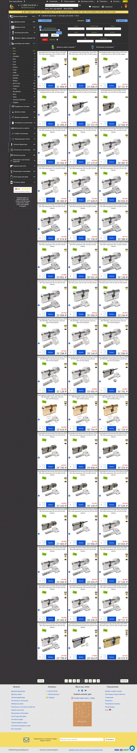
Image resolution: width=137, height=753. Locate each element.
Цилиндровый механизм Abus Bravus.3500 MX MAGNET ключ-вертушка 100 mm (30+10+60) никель (52, 320)
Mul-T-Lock (16, 83)
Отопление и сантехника (22, 150)
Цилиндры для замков (22, 43)
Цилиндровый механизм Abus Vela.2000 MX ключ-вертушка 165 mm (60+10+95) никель (52, 54)
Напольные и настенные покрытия (21, 160)
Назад (40, 681)
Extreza (15, 67)
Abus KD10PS (68, 8)
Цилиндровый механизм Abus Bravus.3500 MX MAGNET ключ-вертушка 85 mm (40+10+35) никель (82, 358)
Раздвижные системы (22, 106)
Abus (14, 51)
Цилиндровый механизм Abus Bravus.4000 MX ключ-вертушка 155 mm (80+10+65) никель (82, 473)
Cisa (14, 62)
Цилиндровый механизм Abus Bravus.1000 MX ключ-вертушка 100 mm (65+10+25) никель (52, 130)
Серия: (76, 32)
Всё (14, 48)
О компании (109, 697)
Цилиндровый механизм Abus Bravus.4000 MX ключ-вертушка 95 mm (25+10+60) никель (52, 511)
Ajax (14, 53)
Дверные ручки (20, 22)
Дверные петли (20, 27)
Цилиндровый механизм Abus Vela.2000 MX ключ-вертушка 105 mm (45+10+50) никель (113, 511)
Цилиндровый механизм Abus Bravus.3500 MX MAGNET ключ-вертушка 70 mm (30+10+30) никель (52, 358)
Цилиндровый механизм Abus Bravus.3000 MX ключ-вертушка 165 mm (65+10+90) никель (113, 244)
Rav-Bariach (17, 91)
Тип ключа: (103, 38)
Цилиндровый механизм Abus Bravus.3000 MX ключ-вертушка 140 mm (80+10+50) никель (113, 206)
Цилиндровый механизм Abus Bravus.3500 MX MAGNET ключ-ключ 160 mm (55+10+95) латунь (113, 396)
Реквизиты (108, 700)
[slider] (40, 30)
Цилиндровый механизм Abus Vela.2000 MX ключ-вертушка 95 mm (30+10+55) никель (52, 625)
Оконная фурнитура (20, 144)
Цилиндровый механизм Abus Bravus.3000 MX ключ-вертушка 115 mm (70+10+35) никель (113, 168)
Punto (15, 89)
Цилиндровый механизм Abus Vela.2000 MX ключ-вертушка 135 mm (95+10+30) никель (113, 587)
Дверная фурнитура (20, 16)
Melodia (15, 78)
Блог (106, 710)
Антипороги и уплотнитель (24, 123)
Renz (14, 94)
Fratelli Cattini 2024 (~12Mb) (84, 698)
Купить (50, 85)
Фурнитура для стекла (22, 139)
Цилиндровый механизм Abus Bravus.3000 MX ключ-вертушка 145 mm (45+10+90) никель (52, 244)
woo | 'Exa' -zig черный (53, 8)
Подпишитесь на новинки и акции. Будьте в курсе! (45, 739)
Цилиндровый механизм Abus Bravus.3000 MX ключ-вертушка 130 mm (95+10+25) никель (52, 206)
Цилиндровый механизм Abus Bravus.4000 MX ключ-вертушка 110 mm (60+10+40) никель (82, 435)
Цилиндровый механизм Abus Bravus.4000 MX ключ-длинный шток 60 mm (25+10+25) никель (82, 511)
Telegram (52, 697)
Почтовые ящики (19, 182)
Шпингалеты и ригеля (22, 128)
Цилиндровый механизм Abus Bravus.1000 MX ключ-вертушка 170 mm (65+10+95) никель (52, 168)
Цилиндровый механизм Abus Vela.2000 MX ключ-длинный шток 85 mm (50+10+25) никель (82, 625)
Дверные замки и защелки (23, 38)
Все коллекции (16, 729)
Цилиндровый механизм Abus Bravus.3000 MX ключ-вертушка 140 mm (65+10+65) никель (82, 206)
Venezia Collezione (19, 99)
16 (90, 681)
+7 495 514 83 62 (51, 691)
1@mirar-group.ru (29, 7)
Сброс (45, 39)
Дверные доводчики (21, 117)
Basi (14, 59)
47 (98, 681)
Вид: (85, 38)
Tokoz (15, 97)
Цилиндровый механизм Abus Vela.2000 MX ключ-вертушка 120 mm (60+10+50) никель (52, 587)
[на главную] (12, 6)
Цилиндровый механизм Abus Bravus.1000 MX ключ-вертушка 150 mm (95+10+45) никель (113, 130)
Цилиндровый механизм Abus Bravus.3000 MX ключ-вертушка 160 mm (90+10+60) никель (82, 244)
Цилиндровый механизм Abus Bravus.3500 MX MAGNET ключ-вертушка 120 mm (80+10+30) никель (82, 320)
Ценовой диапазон (49, 28)
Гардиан (15, 102)
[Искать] (80, 5)
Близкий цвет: (94, 26)
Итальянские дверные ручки (21, 725)
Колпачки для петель (22, 32)
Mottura (15, 81)
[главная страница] (39, 16)
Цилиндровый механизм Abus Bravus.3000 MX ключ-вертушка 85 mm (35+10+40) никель (52, 282)
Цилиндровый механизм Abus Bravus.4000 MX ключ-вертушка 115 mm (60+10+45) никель (113, 435)
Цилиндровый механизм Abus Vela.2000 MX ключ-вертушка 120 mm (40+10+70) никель (113, 549)
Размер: (112, 32)
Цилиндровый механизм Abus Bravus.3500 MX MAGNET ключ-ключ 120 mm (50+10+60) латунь (82, 396)
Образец (52, 39)
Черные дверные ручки (19, 722)
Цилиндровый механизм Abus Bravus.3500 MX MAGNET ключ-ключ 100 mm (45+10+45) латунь (52, 396)
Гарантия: (94, 32)
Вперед (124, 681)
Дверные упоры (20, 112)
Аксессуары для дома (20, 177)
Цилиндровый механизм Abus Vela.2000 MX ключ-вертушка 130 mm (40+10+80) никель (82, 587)
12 (74, 681)
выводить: (80, 20)
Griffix (14, 72)
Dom (14, 64)
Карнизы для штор (19, 166)
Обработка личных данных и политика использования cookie (86, 750)
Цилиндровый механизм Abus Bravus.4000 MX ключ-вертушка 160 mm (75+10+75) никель (113, 473)
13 (78, 681)
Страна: (112, 26)
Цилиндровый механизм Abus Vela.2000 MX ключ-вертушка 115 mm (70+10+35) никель (82, 549)
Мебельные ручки (19, 155)
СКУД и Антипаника (21, 133)
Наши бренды (110, 707)
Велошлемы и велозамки (21, 171)
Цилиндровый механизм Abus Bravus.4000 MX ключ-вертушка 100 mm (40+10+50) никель (52, 435)
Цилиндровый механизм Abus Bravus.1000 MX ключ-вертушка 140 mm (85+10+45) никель (82, 130)
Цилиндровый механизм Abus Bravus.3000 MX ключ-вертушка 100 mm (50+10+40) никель (82, 168)
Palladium (16, 86)
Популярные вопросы (112, 704)
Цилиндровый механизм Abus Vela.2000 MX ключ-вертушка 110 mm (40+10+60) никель (52, 549)
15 (86, 681)
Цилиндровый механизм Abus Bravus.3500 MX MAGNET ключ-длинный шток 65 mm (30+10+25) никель (113, 358)
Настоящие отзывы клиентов (115, 694)
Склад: (76, 26)
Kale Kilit (16, 75)
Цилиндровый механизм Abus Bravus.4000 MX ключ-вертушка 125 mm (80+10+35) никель (52, 473)
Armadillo (16, 56)
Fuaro (15, 70)
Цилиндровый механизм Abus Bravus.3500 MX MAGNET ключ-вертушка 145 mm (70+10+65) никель (113, 320)
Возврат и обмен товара (113, 691)
